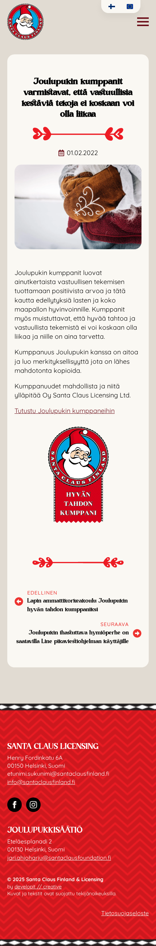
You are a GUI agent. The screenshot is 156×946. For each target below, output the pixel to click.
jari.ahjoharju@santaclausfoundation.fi (59, 857)
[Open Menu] (143, 22)
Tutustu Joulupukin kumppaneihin (65, 411)
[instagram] (33, 804)
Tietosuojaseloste (125, 913)
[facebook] (14, 804)
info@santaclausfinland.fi (41, 781)
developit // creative (38, 886)
